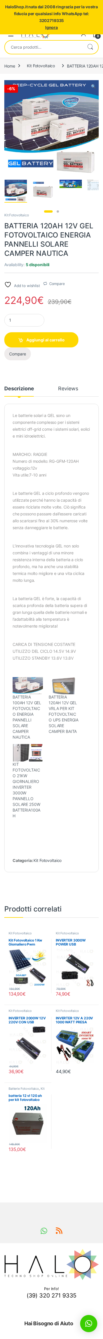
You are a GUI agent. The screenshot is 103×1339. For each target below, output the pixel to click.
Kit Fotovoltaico (41, 65)
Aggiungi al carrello (45, 339)
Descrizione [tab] (19, 388)
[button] (93, 86)
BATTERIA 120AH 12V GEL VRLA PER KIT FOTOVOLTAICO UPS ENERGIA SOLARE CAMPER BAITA (63, 714)
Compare (57, 283)
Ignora (51, 27)
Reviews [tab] (68, 388)
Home (9, 65)
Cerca (90, 47)
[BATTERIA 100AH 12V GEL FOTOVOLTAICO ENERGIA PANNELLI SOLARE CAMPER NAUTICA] (28, 686)
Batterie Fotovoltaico (24, 1089)
